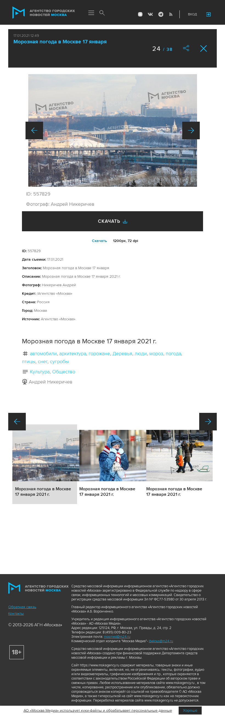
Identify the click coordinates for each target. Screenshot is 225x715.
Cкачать (99, 240)
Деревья (122, 353)
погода (173, 353)
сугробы (59, 361)
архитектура (72, 353)
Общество (63, 372)
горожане (99, 353)
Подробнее (44, 464)
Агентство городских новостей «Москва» (43, 12)
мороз (156, 353)
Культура (40, 372)
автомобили (43, 353)
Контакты (16, 613)
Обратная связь (22, 607)
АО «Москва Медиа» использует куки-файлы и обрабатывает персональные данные (98, 710)
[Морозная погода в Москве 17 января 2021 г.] (112, 130)
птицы (28, 361)
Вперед (191, 130)
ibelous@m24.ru (161, 641)
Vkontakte (150, 14)
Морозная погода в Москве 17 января (60, 42)
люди (141, 353)
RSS (171, 14)
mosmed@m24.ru (117, 637)
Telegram (160, 14)
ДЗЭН (140, 14)
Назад (34, 130)
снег (42, 361)
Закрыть (203, 48)
